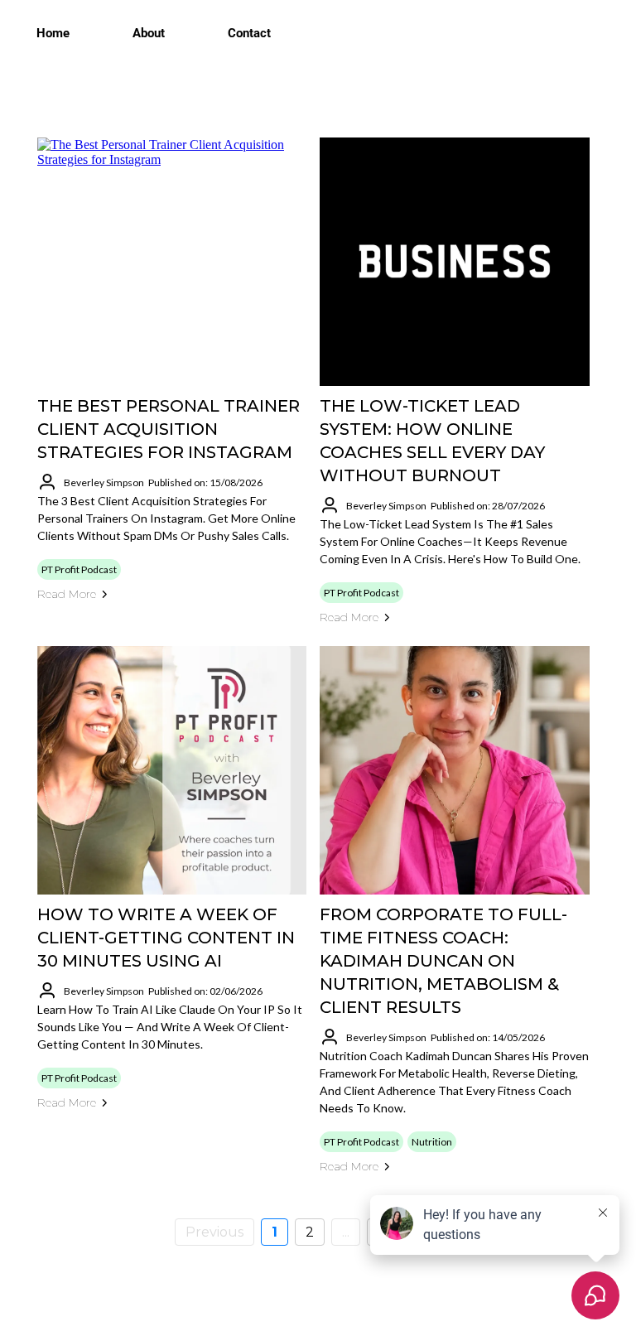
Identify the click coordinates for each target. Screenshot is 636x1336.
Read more (66, 593)
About (148, 33)
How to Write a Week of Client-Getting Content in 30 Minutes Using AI (166, 937)
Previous (214, 1232)
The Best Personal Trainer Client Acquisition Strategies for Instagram (168, 429)
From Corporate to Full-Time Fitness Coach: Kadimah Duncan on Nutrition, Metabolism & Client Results (443, 960)
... (345, 1232)
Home (53, 33)
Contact (249, 33)
